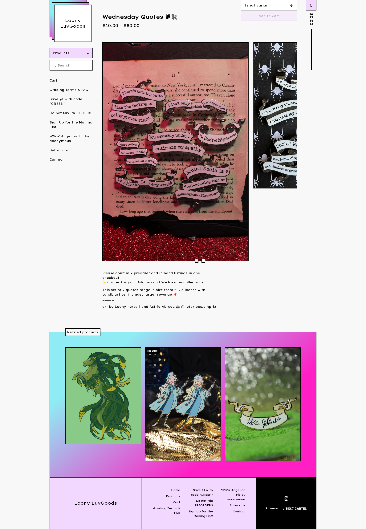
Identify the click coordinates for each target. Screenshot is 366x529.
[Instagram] (286, 498)
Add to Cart (269, 16)
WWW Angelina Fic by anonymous (69, 138)
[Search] (54, 65)
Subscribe (59, 150)
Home (175, 490)
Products (61, 53)
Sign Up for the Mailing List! (71, 124)
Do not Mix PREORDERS (71, 113)
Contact (57, 159)
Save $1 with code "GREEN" (66, 101)
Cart (53, 80)
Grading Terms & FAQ (69, 90)
